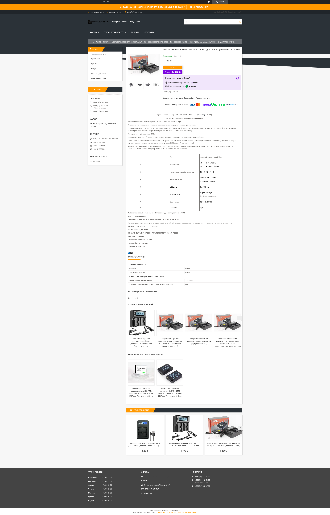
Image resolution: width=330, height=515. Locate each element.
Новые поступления (198, 7)
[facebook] (129, 253)
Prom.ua (177, 510)
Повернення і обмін (98, 78)
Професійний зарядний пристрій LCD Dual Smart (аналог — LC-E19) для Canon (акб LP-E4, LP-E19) (184, 444)
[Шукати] (239, 21)
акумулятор (200, 115)
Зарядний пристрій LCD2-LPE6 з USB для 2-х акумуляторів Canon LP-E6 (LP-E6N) (145, 444)
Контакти (149, 32)
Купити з (168, 72)
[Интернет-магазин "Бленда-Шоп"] (98, 21)
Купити (172, 67)
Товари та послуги (114, 32)
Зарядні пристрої (103, 42)
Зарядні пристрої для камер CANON (127, 42)
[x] (131, 253)
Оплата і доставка (98, 73)
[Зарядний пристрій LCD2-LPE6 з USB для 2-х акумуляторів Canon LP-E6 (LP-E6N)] (145, 428)
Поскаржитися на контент (167, 512)
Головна (94, 32)
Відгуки (94, 69)
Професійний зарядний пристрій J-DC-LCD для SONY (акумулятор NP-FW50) (223, 444)
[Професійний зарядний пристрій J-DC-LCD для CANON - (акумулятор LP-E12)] (198, 323)
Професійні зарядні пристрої (156, 42)
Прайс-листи (96, 59)
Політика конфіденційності (187, 512)
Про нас (135, 32)
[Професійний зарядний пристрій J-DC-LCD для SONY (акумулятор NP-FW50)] (223, 428)
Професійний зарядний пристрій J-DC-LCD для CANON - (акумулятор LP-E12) (199, 341)
